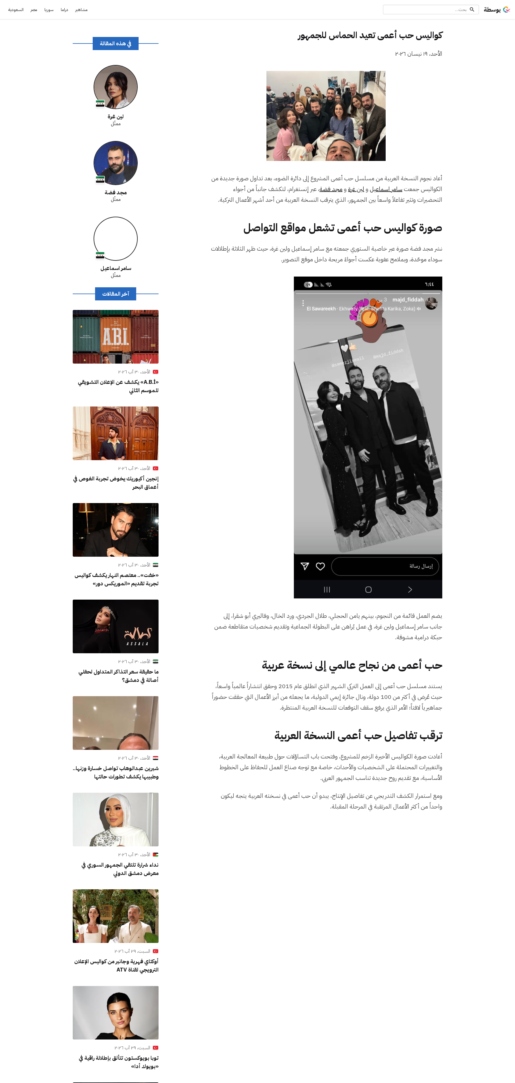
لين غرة (356, 188)
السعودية (16, 10)
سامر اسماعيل (386, 188)
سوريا (49, 10)
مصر (34, 10)
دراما (64, 10)
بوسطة (492, 9)
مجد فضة (330, 188)
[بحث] (472, 10)
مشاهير (81, 10)
